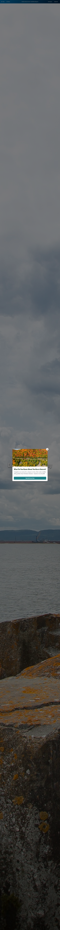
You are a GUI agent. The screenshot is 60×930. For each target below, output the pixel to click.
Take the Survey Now (30, 478)
